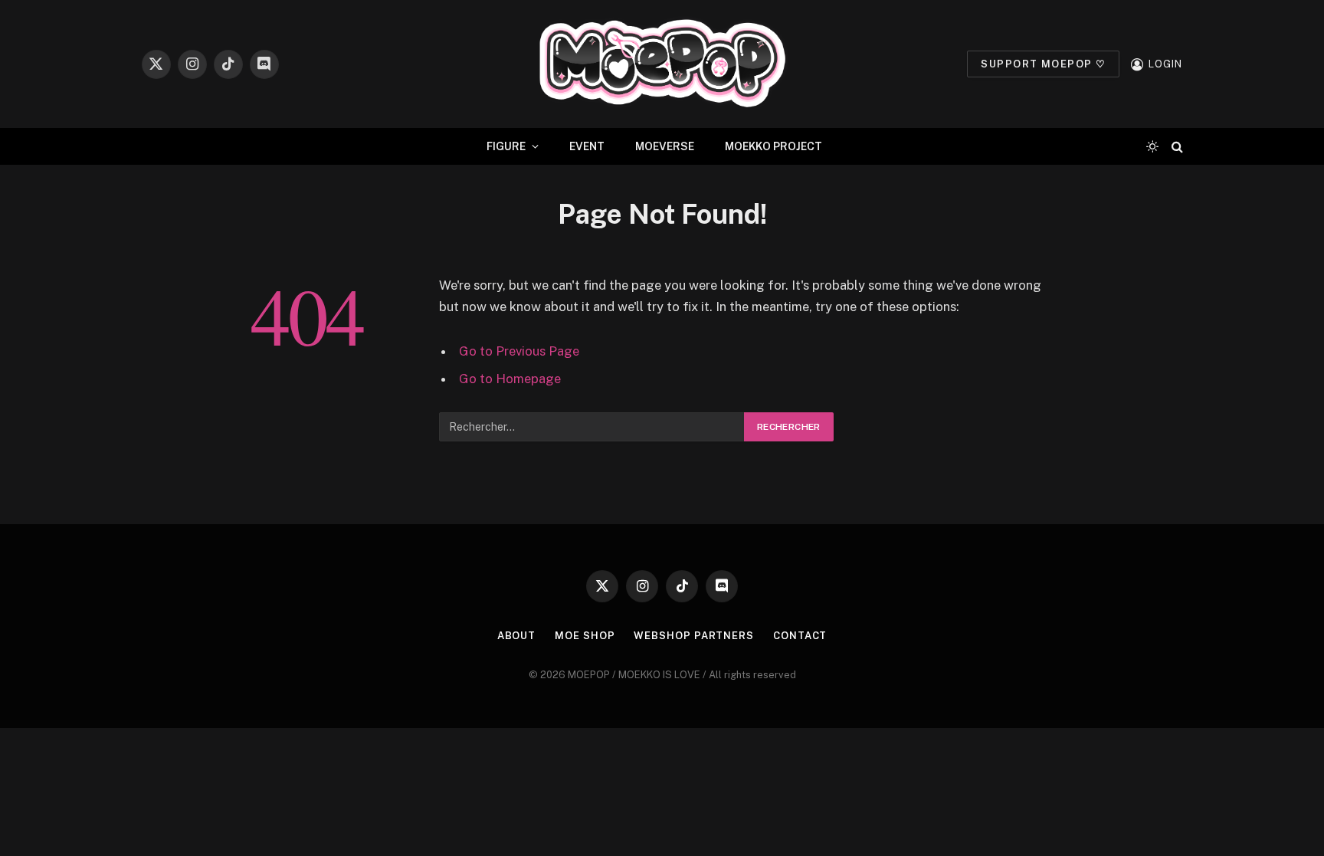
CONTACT (800, 635)
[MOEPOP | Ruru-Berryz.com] (662, 64)
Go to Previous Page (519, 351)
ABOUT (516, 635)
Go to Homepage (510, 378)
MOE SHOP (584, 635)
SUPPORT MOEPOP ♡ (1043, 64)
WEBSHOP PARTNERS (694, 635)
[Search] (1175, 147)
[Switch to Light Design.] (1152, 146)
